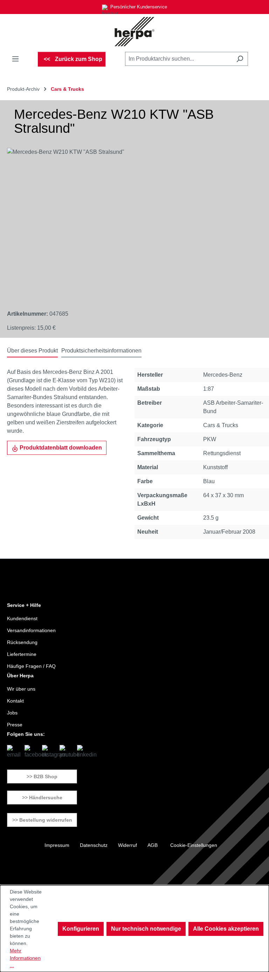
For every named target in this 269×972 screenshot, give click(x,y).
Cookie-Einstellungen (193, 845)
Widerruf (127, 845)
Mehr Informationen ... (25, 958)
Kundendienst (22, 618)
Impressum (56, 845)
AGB (152, 845)
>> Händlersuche (42, 797)
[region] (127, 223)
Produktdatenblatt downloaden (60, 448)
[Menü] (15, 59)
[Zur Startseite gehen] (134, 31)
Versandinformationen (31, 630)
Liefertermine (21, 654)
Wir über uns (21, 689)
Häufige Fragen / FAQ (31, 666)
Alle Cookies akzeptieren (226, 929)
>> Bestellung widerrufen (42, 820)
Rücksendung (22, 642)
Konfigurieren (80, 929)
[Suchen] (240, 59)
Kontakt (15, 701)
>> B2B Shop (42, 776)
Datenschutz (94, 845)
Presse (14, 724)
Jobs (12, 713)
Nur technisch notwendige (146, 929)
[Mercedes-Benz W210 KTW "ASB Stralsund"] (127, 223)
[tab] (32, 351)
